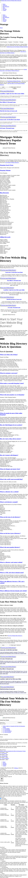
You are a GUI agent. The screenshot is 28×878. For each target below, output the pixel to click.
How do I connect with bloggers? (9, 455)
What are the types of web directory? (10, 517)
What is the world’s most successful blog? (11, 479)
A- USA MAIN (6, 728)
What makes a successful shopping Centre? (12, 383)
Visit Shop (2, 339)
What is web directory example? (9, 502)
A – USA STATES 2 (7, 731)
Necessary (4, 798)
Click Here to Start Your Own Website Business (13, 52)
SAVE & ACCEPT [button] (4, 877)
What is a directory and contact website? (11, 562)
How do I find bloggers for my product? (11, 425)
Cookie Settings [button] (3, 776)
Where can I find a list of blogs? (9, 354)
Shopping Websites (5, 170)
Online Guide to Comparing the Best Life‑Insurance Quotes (13, 751)
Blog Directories (4, 192)
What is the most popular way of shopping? (12, 394)
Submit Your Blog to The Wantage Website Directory (11, 75)
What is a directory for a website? (9, 491)
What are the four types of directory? (10, 533)
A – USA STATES (7, 732)
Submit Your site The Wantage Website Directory (17, 46)
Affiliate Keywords (5, 237)
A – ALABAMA (6, 729)
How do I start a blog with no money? (10, 438)
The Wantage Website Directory (14, 81)
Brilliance (16, 768)
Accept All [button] (9, 776)
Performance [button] (2, 853)
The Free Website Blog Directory (15, 635)
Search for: (2, 722)
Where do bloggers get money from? (10, 469)
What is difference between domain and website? (13, 590)
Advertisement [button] (3, 866)
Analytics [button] (2, 859)
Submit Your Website (4, 720)
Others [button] (1, 872)
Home (1, 27)
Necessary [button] (2, 797)
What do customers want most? (9, 373)
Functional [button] (2, 847)
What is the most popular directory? (10, 547)
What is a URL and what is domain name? (12, 572)
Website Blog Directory (16, 0)
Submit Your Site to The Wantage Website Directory (13, 70)
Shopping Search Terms (6, 165)
